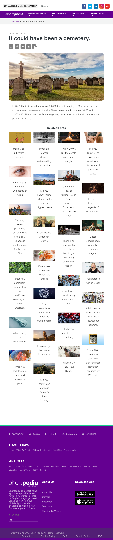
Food (30, 466)
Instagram (71, 434)
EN (44, 6)
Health (35, 470)
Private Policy (83, 536)
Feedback (47, 506)
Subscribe (47, 501)
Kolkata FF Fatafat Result (19, 450)
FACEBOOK (17, 434)
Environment (25, 470)
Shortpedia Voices (51, 511)
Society (95, 466)
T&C (100, 536)
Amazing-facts (59, 13)
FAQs (65, 536)
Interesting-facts (37, 13)
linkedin (52, 434)
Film (23, 466)
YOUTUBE (90, 434)
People (43, 470)
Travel (63, 466)
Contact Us (27, 536)
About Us (47, 492)
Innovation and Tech (50, 466)
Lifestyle (86, 466)
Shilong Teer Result (41, 450)
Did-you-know (78, 13)
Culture (17, 466)
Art (10, 466)
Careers (46, 497)
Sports (37, 466)
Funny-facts (97, 13)
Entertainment (74, 466)
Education (13, 470)
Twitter (36, 434)
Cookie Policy (48, 536)
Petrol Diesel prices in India (64, 450)
